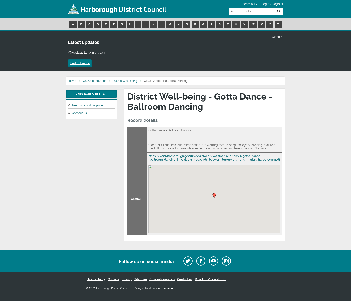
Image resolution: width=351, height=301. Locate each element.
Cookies (113, 279)
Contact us (79, 113)
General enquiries (162, 279)
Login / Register (272, 4)
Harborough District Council (123, 9)
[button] (214, 196)
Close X (277, 37)
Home (72, 81)
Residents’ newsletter (210, 279)
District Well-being (125, 81)
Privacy (127, 279)
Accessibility (249, 4)
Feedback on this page (87, 105)
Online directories (94, 81)
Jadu (170, 288)
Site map (140, 279)
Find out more (80, 63)
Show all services (88, 94)
